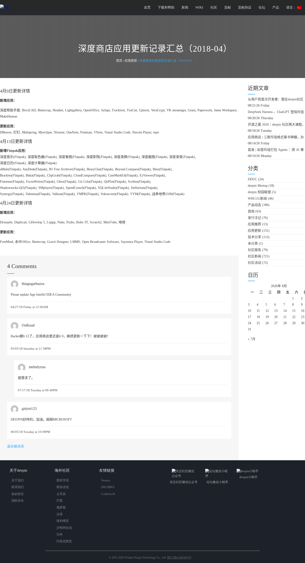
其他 (251, 211)
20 (276, 317)
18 (258, 317)
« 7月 (251, 339)
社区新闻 (254, 256)
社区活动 (254, 262)
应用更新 (254, 230)
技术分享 (254, 237)
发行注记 (254, 218)
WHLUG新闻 (257, 198)
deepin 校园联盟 (259, 192)
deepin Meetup (258, 185)
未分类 (253, 243)
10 (249, 311)
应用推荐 (254, 224)
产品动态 (254, 205)
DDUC (252, 179)
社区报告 (254, 250)
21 (285, 317)
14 (285, 311)
